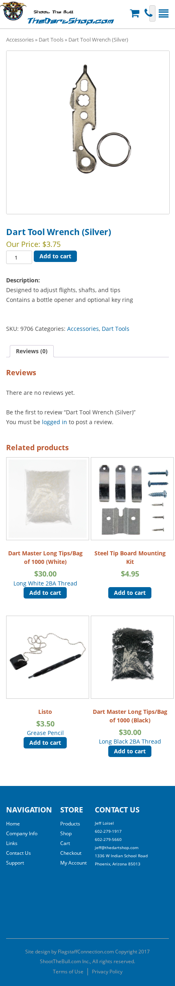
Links (12, 843)
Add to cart (55, 256)
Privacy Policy (107, 971)
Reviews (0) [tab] (32, 351)
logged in (54, 422)
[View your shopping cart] (135, 13)
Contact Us (18, 853)
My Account (73, 862)
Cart (65, 843)
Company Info (21, 833)
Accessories (20, 39)
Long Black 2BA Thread (130, 726)
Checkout (70, 853)
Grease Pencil (45, 722)
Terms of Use (68, 971)
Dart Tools (51, 39)
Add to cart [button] (45, 592)
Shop (66, 833)
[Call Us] (149, 13)
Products (70, 823)
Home (13, 823)
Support (15, 862)
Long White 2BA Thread (45, 568)
